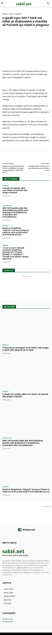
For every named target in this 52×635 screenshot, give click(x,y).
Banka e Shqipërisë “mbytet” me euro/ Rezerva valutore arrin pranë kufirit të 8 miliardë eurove (15, 231)
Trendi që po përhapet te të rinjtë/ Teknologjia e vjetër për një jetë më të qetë (25, 348)
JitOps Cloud (7, 621)
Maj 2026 (7, 600)
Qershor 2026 (9, 596)
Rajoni (11, 14)
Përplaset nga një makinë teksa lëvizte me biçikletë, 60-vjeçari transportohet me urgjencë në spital (13, 169)
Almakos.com (7, 619)
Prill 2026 (7, 603)
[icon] (20, 530)
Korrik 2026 (8, 593)
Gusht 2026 (8, 589)
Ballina (4, 14)
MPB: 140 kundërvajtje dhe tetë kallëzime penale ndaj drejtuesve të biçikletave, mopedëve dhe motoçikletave (15, 212)
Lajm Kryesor (7, 205)
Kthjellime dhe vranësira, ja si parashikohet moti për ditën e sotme (39, 168)
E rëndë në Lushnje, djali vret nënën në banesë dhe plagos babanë (14, 190)
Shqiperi (18, 14)
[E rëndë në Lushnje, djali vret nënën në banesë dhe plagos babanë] (40, 193)
